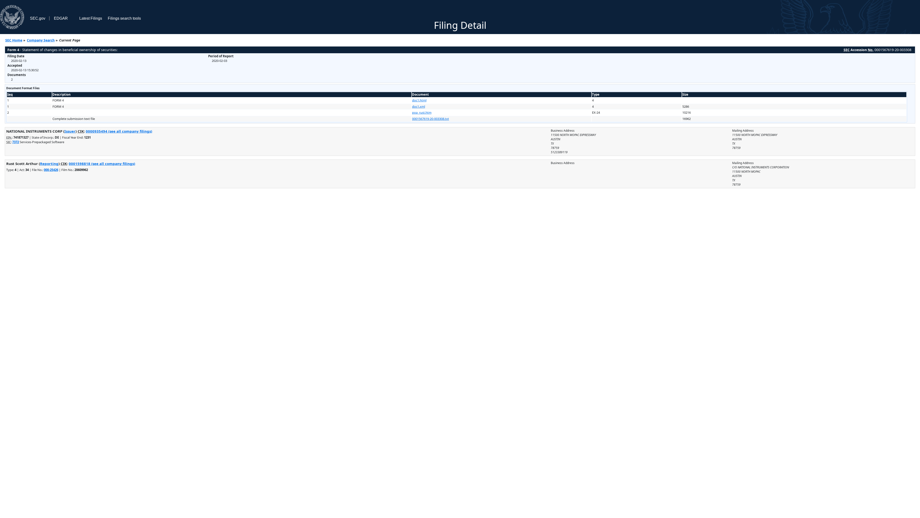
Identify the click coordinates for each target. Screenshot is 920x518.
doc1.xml (418, 106)
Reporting (49, 163)
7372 (15, 142)
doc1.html (419, 100)
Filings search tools (124, 18)
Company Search (41, 40)
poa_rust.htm (421, 112)
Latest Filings (90, 18)
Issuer (69, 131)
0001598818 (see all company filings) (102, 163)
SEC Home (13, 40)
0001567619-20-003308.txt (430, 119)
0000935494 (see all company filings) (119, 131)
